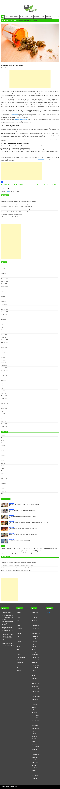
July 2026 (3, 268)
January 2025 (4, 306)
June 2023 (3, 355)
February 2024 (4, 334)
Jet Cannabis (15, 114)
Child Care (3, 445)
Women (43, 16)
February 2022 (4, 395)
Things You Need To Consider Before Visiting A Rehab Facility (23, 534)
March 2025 (3, 301)
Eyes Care (3, 465)
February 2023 (4, 365)
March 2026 (3, 273)
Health (31, 16)
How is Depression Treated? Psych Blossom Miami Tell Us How (23, 528)
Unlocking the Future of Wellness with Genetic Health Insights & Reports (16, 209)
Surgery (2, 486)
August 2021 (3, 411)
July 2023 (3, 352)
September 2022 (4, 377)
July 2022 (3, 383)
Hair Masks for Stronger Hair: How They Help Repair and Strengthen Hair (16, 206)
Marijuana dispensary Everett (20, 119)
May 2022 (3, 388)
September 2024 (4, 316)
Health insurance (4, 478)
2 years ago (12, 505)
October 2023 (4, 344)
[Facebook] (52, 1)
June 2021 (3, 416)
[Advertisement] (30, 79)
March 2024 (3, 332)
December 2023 (4, 339)
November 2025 (4, 281)
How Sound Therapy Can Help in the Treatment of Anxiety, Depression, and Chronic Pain (29, 522)
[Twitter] (54, 1)
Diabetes (16, 16)
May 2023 (3, 357)
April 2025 (3, 299)
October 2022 (4, 375)
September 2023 (4, 347)
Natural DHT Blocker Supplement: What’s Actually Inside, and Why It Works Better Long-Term (20, 198)
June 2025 (3, 293)
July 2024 (3, 321)
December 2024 (4, 309)
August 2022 (3, 380)
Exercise (3, 463)
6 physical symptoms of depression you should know (20, 540)
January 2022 (4, 398)
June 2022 (3, 385)
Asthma (6, 16)
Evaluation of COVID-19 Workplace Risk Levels (12, 184)
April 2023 (3, 360)
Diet (2, 458)
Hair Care (3, 473)
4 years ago (12, 529)
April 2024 (3, 329)
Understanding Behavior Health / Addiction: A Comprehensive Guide (15, 211)
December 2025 (4, 278)
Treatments (36, 16)
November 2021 (4, 403)
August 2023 (3, 349)
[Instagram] (56, 1)
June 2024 (3, 324)
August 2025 (3, 288)
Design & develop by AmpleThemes (9, 786)
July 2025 (3, 291)
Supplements (4, 483)
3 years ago (12, 511)
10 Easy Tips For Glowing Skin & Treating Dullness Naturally (14, 216)
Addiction (3, 435)
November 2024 (4, 311)
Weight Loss (3, 493)
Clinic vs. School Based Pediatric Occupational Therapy (46, 184)
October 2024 (4, 314)
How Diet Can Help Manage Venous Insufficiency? (11, 214)
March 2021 (3, 421)
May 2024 (3, 327)
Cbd (2, 442)
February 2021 (4, 423)
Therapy (3, 488)
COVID (2, 447)
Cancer (2, 440)
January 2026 (4, 276)
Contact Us (49, 16)
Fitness (21, 16)
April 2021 (3, 418)
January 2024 (4, 337)
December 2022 (4, 370)
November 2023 (4, 342)
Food (26, 16)
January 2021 (4, 426)
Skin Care (3, 480)
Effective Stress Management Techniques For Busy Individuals (22, 516)
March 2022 (3, 393)
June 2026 (3, 271)
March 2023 (3, 362)
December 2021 (4, 400)
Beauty (11, 16)
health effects (41, 159)
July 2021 (3, 413)
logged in (9, 191)
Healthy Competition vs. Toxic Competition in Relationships (22, 510)
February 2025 (4, 304)
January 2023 (4, 367)
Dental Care (3, 450)
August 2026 (3, 265)
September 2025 (4, 286)
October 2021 (4, 405)
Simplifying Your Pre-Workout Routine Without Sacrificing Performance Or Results (18, 201)
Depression (3, 453)
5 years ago (12, 535)
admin (18, 505)
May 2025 (3, 296)
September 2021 (4, 408)
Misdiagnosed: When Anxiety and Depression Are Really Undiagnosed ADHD (17, 204)
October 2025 (4, 283)
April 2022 (3, 390)
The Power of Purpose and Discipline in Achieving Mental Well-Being (24, 504)
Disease (3, 460)
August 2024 (3, 319)
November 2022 (4, 372)
